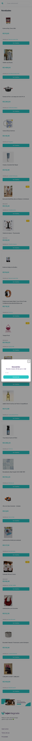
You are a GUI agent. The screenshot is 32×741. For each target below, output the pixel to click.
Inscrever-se (16, 377)
